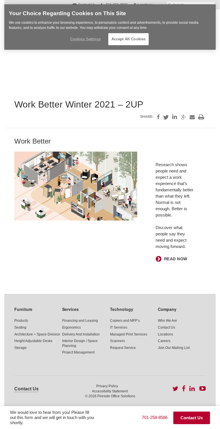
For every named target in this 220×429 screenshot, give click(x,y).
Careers (164, 341)
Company (167, 309)
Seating (20, 327)
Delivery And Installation (81, 334)
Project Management (78, 352)
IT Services (118, 327)
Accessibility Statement (110, 391)
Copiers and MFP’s (125, 321)
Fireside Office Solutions (116, 396)
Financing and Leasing (80, 321)
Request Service (123, 348)
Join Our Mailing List (174, 348)
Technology (121, 309)
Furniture (23, 309)
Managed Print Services (128, 334)
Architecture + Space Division (37, 334)
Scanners (117, 341)
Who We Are (167, 321)
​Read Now (175, 259)
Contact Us (166, 327)
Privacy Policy (107, 386)
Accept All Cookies (128, 39)
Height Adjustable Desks (33, 341)
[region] (110, 27)
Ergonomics (71, 327)
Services (70, 309)
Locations (165, 334)
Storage (20, 348)
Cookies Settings (85, 39)
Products (21, 321)
